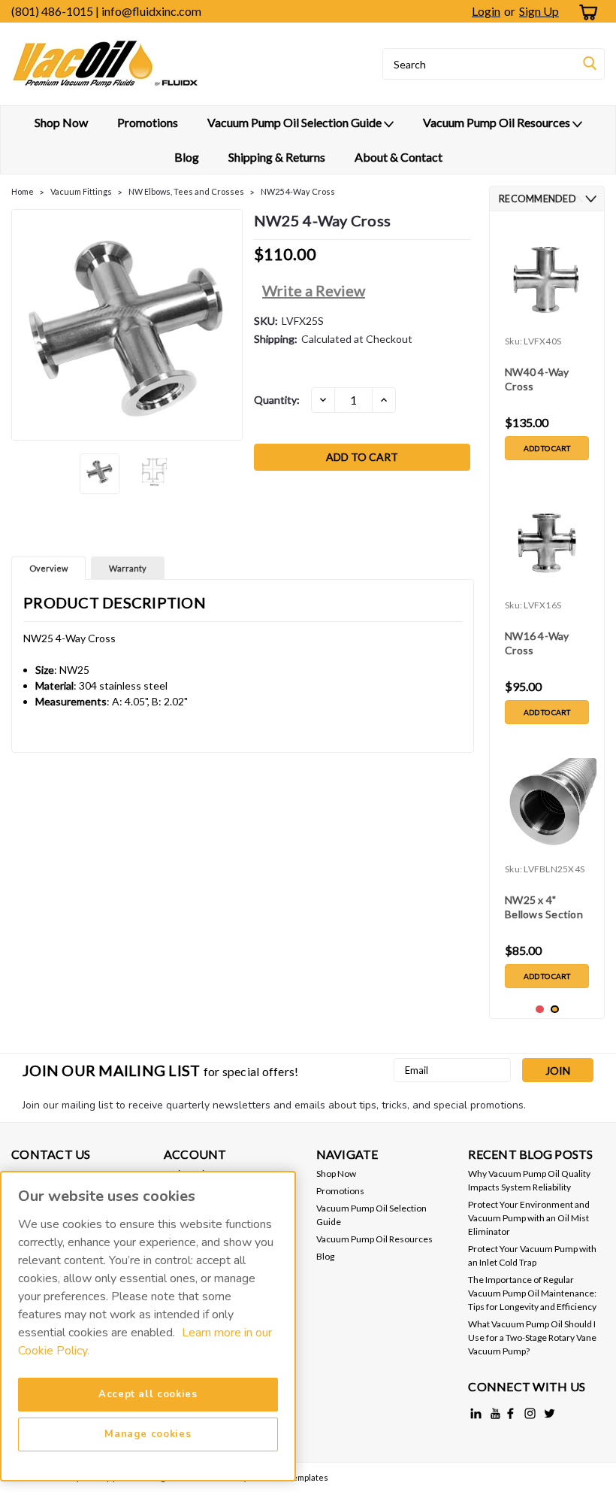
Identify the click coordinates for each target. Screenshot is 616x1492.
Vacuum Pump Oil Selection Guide (295, 122)
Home (22, 191)
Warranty (127, 568)
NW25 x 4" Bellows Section (544, 906)
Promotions (147, 122)
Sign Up (539, 11)
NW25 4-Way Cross (298, 191)
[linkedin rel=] (476, 1413)
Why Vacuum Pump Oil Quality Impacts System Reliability (529, 1180)
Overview (48, 568)
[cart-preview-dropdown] (585, 12)
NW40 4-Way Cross (537, 379)
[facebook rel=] (510, 1413)
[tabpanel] (546, 345)
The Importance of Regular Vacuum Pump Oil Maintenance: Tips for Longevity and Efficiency (532, 1293)
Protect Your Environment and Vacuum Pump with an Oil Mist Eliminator (529, 1218)
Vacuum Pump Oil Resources (497, 122)
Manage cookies (147, 1434)
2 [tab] (555, 1009)
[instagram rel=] (530, 1413)
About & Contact (398, 157)
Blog (186, 157)
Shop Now (61, 122)
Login (486, 11)
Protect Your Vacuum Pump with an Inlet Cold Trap (532, 1255)
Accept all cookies (148, 1394)
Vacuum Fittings (81, 191)
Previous (24, 324)
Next (229, 324)
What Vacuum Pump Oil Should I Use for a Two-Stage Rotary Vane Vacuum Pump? (532, 1337)
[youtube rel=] (495, 1413)
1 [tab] (540, 1009)
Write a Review (313, 290)
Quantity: (277, 399)
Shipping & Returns (276, 157)
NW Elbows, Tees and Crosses (186, 191)
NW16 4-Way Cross (537, 643)
